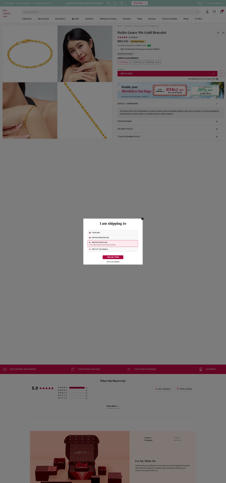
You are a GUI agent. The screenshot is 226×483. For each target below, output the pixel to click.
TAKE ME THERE (113, 257)
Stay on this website (113, 261)
